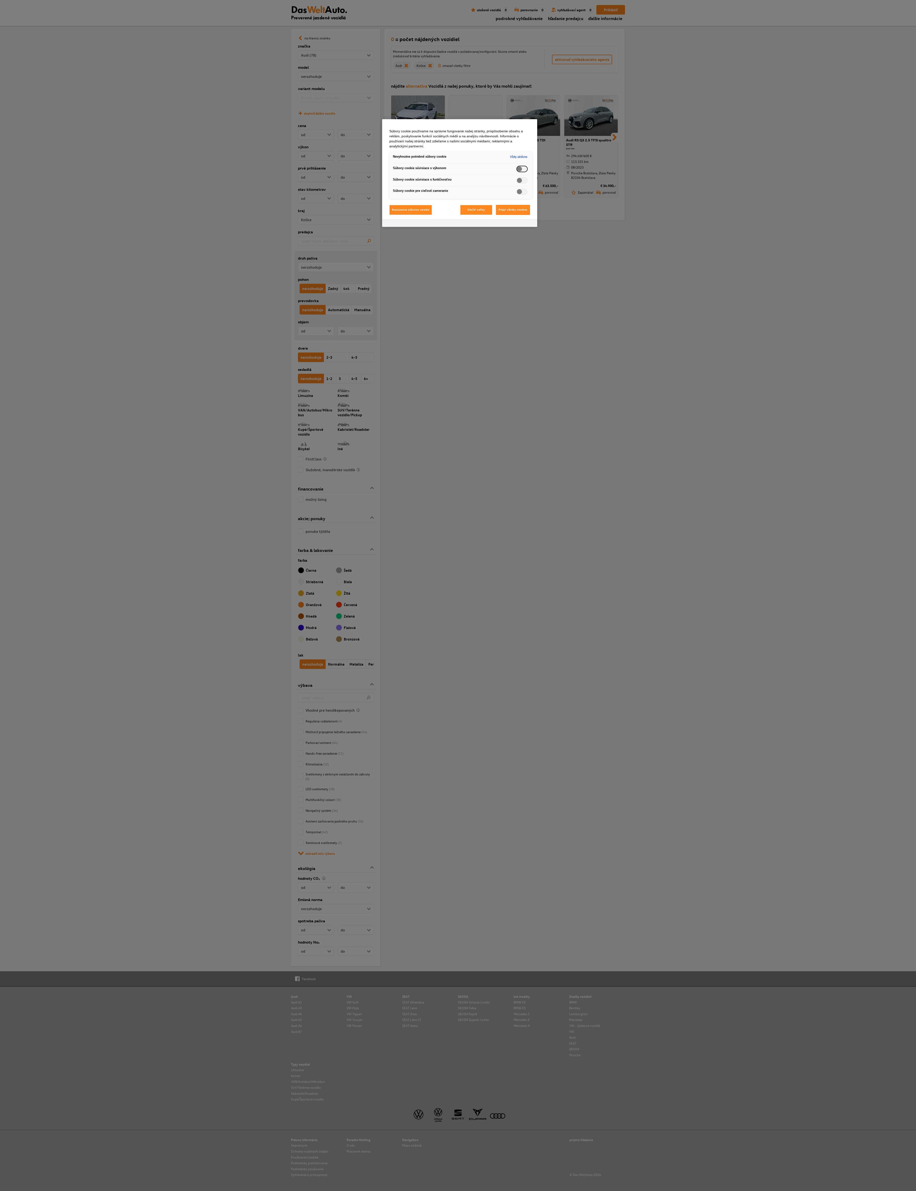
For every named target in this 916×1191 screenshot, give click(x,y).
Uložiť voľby (476, 209)
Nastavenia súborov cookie (410, 209)
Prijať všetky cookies (513, 209)
